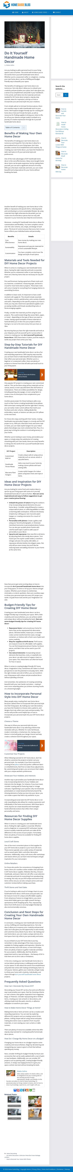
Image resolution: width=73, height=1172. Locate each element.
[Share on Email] (33, 1090)
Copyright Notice (25, 1169)
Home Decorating (11, 1153)
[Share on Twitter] (21, 1090)
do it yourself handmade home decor (28, 974)
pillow (17, 765)
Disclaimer (60, 1169)
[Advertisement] (24, 190)
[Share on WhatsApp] (30, 1090)
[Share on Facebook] (15, 1090)
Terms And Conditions (48, 1169)
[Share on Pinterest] (18, 1090)
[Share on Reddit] (27, 1090)
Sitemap (67, 1169)
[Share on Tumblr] (24, 1090)
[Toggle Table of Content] (23, 127)
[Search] (65, 95)
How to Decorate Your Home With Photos (18, 1159)
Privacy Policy (36, 1169)
